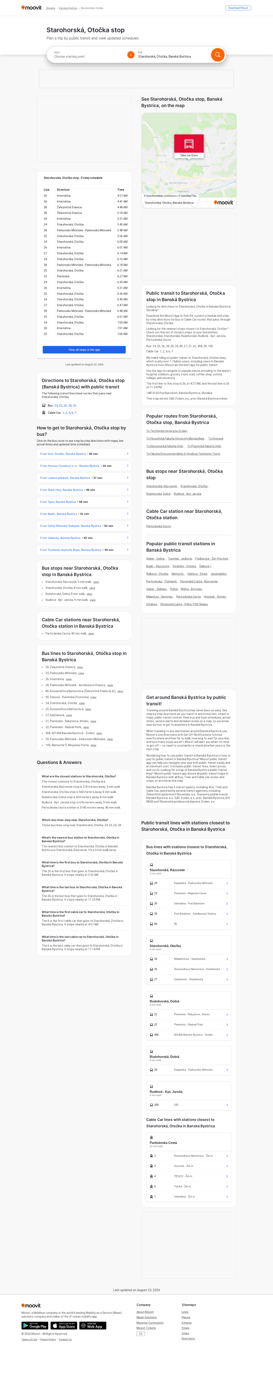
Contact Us (65, 1339)
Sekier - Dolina (155, 558)
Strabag (151, 604)
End (140, 52)
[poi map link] (189, 161)
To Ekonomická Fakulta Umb (164, 446)
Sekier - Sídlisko (156, 589)
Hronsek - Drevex (215, 596)
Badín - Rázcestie (157, 566)
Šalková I (205, 566)
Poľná (174, 589)
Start (57, 52)
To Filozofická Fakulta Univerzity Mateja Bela (175, 438)
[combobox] (89, 56)
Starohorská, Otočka (193, 486)
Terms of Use (29, 1339)
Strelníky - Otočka (184, 566)
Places (186, 1317)
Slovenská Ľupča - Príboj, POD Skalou (184, 604)
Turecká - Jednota (180, 558)
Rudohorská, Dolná (158, 493)
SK (140, 1333)
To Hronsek (215, 438)
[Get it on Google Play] (34, 1326)
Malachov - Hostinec (159, 596)
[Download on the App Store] (63, 1326)
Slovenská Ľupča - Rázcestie (199, 581)
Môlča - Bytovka (191, 589)
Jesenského (219, 573)
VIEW (96, 581)
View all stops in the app (84, 349)
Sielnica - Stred (197, 573)
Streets (187, 1322)
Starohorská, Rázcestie (161, 486)
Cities (185, 1333)
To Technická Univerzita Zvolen (166, 431)
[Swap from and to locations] (131, 54)
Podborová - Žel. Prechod (211, 558)
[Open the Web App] (92, 1326)
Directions (188, 1338)
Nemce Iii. (178, 573)
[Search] (218, 55)
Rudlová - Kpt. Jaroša (187, 493)
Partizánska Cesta (158, 526)
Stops (185, 1328)
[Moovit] (31, 7)
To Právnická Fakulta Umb (204, 446)
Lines (185, 1312)
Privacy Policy (48, 1339)
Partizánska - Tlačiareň (161, 581)
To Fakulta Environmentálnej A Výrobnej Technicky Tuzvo (183, 453)
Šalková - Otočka (157, 573)
